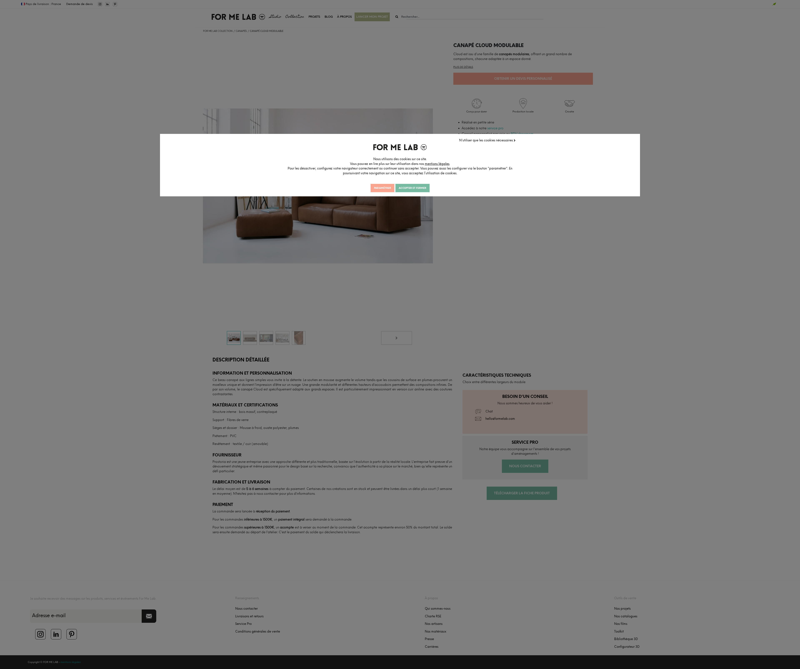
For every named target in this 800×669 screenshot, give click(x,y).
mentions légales (437, 164)
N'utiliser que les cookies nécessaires (486, 140)
